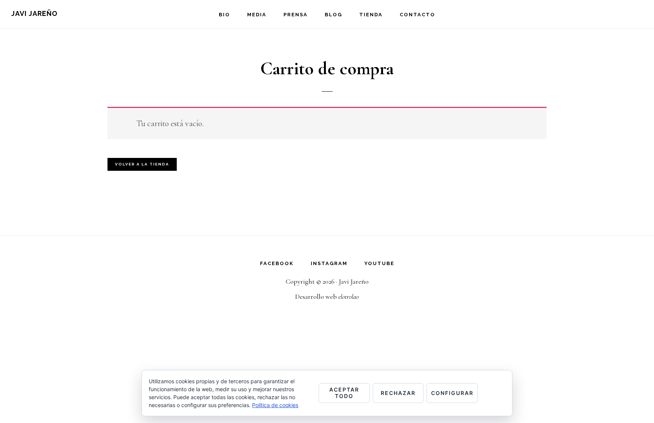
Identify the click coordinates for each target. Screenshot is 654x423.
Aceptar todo (344, 392)
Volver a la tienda (142, 164)
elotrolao (348, 296)
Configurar (452, 393)
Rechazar (398, 393)
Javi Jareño (34, 13)
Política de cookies (275, 405)
